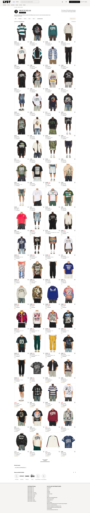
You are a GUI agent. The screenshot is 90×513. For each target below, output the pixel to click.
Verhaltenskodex (49, 508)
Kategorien (48, 501)
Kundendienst (49, 487)
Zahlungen (48, 492)
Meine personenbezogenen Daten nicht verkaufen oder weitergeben (57, 503)
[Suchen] (22, 1)
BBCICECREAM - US (31, 491)
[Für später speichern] (28, 42)
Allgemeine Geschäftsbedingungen (52, 497)
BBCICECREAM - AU (31, 487)
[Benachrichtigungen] (62, 2)
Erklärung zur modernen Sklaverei (52, 504)
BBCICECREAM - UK (31, 490)
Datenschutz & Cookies (50, 498)
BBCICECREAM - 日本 (31, 498)
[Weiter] (75, 472)
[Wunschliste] (66, 2)
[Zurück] (73, 472)
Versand (48, 490)
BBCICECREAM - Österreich (32, 492)
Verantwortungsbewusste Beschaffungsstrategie (54, 507)
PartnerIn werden (49, 502)
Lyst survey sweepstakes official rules (52, 509)
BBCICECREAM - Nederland (32, 501)
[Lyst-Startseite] (6, 2)
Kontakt (48, 496)
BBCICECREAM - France (31, 496)
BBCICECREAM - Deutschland (32, 493)
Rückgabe (48, 491)
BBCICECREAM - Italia (31, 497)
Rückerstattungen (49, 493)
